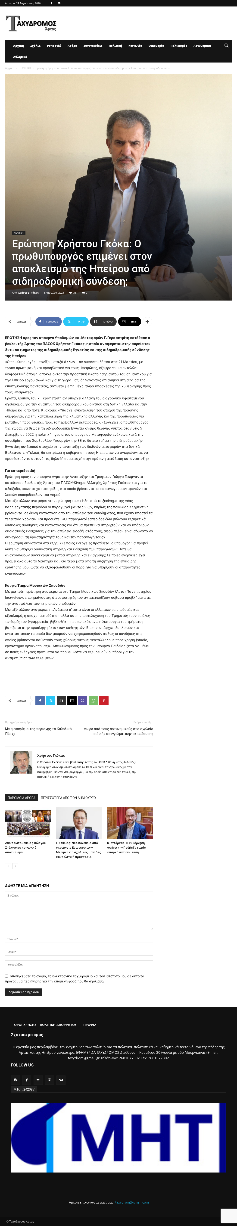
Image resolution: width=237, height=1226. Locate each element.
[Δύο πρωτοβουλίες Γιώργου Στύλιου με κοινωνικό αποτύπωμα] (28, 823)
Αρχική (18, 46)
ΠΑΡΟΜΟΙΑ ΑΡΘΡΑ (21, 798)
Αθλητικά (20, 57)
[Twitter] (50, 700)
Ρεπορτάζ (54, 46)
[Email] (72, 700)
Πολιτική (115, 46)
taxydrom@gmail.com (132, 1202)
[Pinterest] (104, 700)
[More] (147, 321)
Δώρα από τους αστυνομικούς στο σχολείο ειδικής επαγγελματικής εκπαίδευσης (118, 731)
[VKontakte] (60, 1080)
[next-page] (15, 866)
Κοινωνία (135, 46)
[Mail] (59, 3)
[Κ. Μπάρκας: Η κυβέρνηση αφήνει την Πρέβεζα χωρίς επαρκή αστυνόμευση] (130, 823)
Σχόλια (35, 46)
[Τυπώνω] (61, 700)
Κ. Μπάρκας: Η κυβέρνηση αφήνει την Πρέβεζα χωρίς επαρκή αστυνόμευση (126, 847)
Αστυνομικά (202, 46)
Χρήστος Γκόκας (28, 292)
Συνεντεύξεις (93, 46)
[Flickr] (38, 1080)
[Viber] (82, 700)
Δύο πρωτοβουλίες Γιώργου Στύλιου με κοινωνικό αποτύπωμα (25, 847)
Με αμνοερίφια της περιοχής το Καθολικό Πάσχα (38, 731)
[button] (226, 46)
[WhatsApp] (93, 700)
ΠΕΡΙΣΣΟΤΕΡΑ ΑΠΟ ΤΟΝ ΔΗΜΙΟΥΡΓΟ (68, 798)
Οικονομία (156, 46)
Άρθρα (72, 46)
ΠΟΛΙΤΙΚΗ (25, 68)
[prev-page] (8, 866)
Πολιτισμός (179, 46)
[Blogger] (15, 1080)
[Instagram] (49, 1080)
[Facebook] (51, 3)
